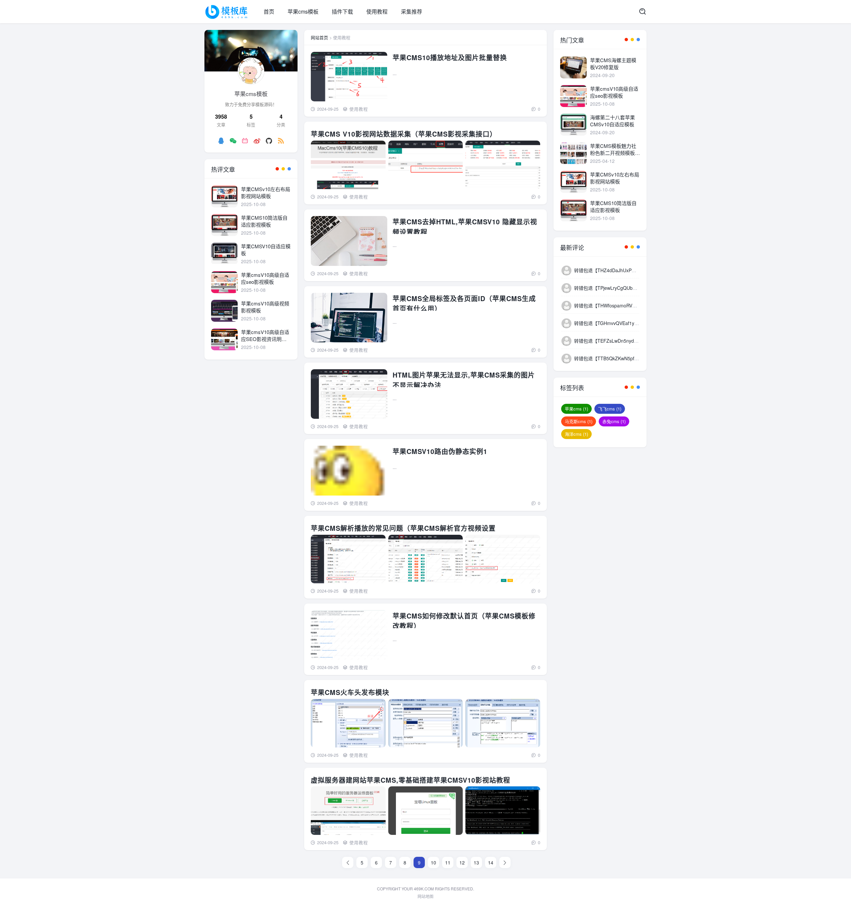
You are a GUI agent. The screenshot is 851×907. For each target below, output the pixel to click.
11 (447, 862)
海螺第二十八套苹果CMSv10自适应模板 (612, 121)
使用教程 (377, 11)
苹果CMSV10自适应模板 (266, 250)
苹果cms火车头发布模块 (350, 692)
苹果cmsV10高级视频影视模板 (265, 307)
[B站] (245, 140)
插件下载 (342, 11)
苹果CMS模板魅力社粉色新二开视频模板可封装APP (615, 149)
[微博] (257, 140)
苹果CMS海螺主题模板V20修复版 (613, 63)
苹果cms (576, 408)
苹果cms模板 (303, 11)
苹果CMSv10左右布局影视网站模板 (265, 192)
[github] (269, 140)
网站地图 (425, 896)
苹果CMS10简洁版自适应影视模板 (264, 221)
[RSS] (281, 140)
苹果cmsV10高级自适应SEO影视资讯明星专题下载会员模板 (265, 335)
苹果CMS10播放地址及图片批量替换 (450, 57)
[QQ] (221, 140)
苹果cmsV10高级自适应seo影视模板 (265, 278)
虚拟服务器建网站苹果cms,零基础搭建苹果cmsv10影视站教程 (410, 779)
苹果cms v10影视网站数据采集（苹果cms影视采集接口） (404, 134)
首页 (269, 11)
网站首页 (319, 37)
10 (433, 862)
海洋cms (576, 434)
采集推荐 (411, 11)
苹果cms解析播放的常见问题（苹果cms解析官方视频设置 (403, 528)
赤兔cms (614, 421)
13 (476, 862)
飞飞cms (609, 408)
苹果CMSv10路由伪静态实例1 (440, 451)
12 (462, 862)
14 (490, 862)
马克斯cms (578, 421)
